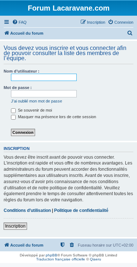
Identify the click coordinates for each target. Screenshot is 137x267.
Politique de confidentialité (81, 210)
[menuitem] (19, 22)
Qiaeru (95, 259)
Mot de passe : (18, 87)
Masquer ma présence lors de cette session (56, 117)
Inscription (15, 226)
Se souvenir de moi (34, 110)
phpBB (51, 255)
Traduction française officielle (60, 259)
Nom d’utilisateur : (21, 71)
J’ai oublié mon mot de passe (36, 101)
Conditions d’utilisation (27, 210)
